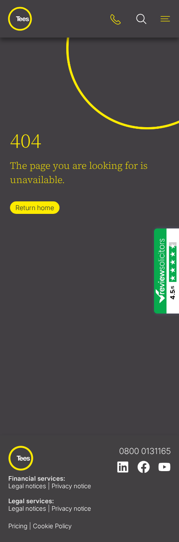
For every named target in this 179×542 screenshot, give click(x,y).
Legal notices (27, 486)
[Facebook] (143, 467)
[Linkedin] (123, 467)
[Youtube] (164, 467)
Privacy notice (71, 486)
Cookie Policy (52, 526)
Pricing (17, 526)
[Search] (92, 19)
